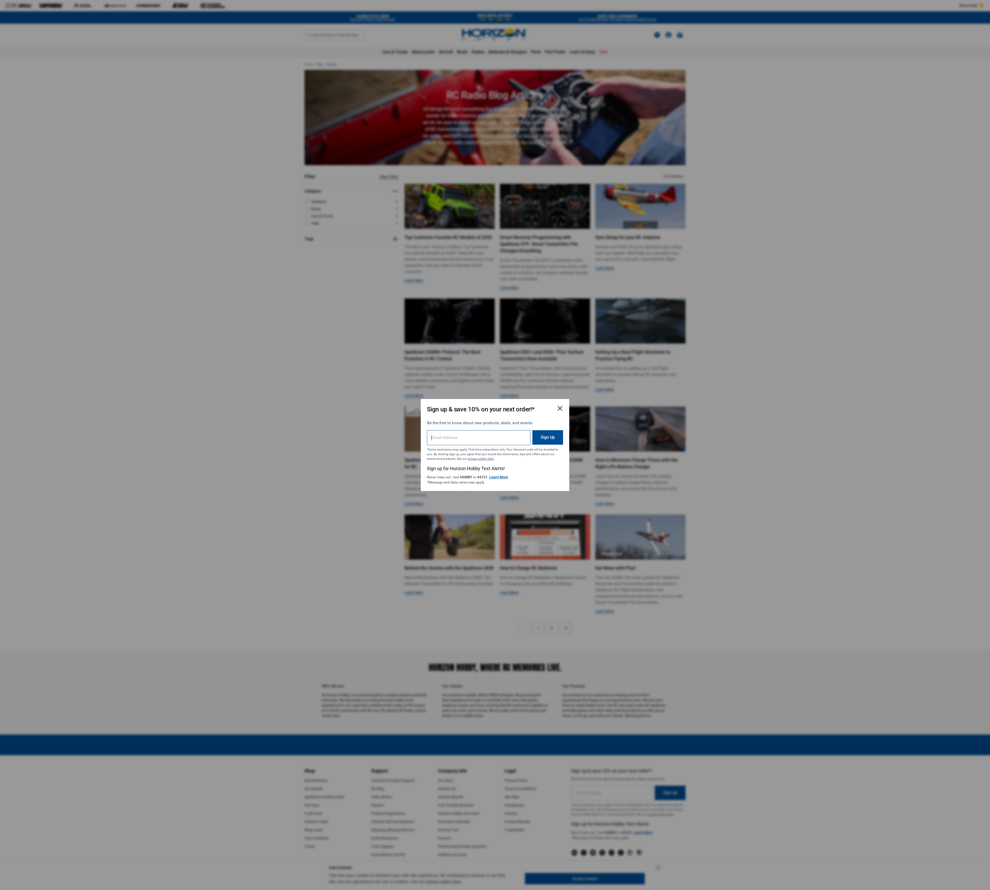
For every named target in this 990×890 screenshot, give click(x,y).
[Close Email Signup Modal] (560, 408)
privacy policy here (481, 459)
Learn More (498, 477)
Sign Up (548, 437)
